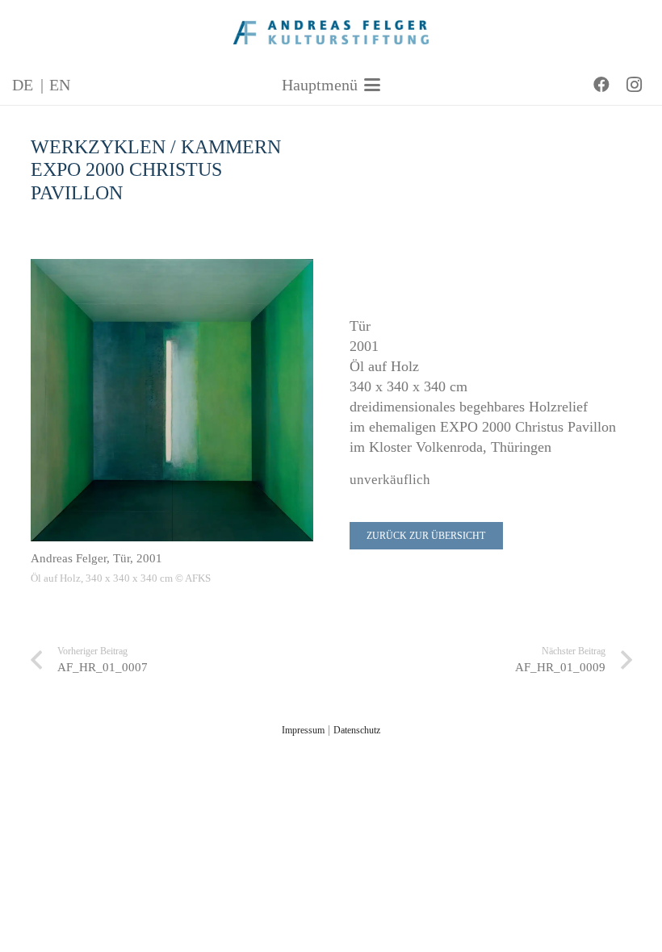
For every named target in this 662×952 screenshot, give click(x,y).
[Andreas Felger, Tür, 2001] (172, 400)
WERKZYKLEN (98, 146)
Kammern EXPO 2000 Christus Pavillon (156, 170)
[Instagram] (634, 85)
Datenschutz (356, 730)
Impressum (303, 730)
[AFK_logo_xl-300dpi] (331, 32)
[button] (331, 85)
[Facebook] (601, 85)
